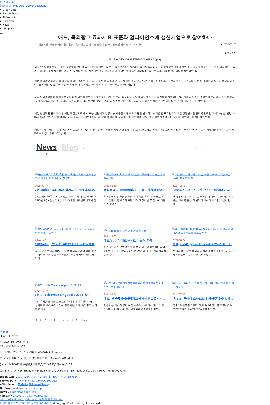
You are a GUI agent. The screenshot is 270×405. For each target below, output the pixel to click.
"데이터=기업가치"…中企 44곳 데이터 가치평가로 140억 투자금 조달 (203, 190)
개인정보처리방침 (21, 403)
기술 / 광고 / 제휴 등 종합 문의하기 (44, 399)
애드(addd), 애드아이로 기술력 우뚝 (128, 240)
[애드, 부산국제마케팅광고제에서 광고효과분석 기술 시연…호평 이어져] (135, 281)
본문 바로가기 (8, 2)
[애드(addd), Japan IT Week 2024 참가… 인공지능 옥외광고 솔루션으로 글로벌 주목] (203, 226)
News (6, 24)
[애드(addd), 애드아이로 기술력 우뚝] (135, 224)
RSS (83, 148)
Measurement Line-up (29, 388)
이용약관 (5, 403)
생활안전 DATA (50, 377)
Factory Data (10, 13)
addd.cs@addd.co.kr (12, 399)
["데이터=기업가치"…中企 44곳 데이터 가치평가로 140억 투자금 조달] (203, 172)
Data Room (33, 395)
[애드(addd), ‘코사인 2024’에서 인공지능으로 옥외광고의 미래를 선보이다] (66, 226)
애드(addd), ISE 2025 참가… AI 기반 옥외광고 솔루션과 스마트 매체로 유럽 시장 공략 (66, 190)
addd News (16, 392)
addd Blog (30, 392)
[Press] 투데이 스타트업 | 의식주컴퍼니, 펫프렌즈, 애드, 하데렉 (203, 298)
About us (20, 395)
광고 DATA (24, 377)
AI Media (23, 384)
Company (8, 28)
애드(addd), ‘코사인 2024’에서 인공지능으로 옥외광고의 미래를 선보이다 (66, 244)
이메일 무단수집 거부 (43, 403)
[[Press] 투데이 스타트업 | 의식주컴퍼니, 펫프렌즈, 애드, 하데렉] (203, 281)
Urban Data (9, 9)
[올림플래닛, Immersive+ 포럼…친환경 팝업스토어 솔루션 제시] (135, 172)
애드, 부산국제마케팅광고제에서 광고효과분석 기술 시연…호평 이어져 (135, 298)
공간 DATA (36, 377)
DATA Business (68, 377)
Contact (45, 395)
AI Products (9, 17)
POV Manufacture (30, 380)
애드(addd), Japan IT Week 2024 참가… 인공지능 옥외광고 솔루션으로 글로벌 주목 (203, 244)
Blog (70, 147)
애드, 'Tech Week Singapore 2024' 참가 (62, 295)
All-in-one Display (39, 384)
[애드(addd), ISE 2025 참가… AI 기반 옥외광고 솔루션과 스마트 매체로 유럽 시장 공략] (66, 172)
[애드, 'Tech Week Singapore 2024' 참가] (66, 279)
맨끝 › (84, 320)
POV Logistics (49, 380)
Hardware (9, 21)
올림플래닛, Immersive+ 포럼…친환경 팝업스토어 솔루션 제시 (135, 190)
